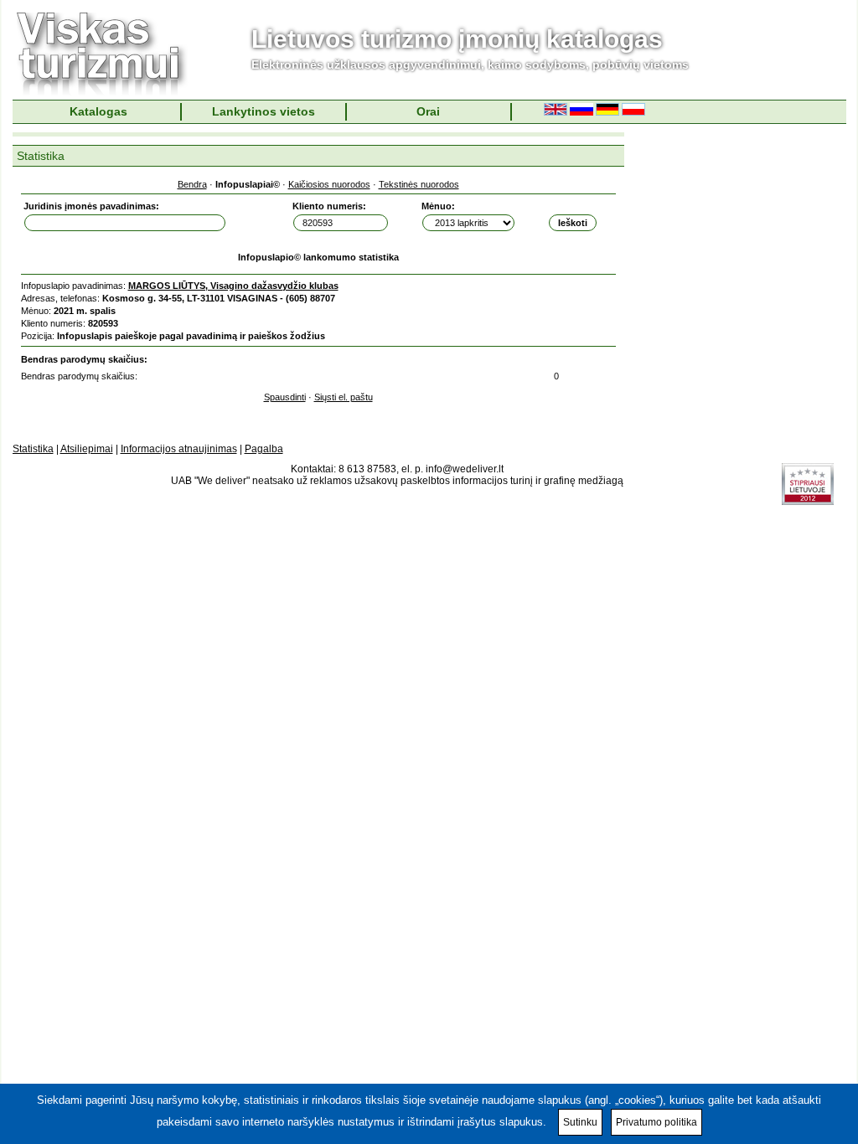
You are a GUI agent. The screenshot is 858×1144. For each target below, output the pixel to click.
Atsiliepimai (86, 449)
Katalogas (98, 111)
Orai (428, 111)
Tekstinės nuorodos (419, 184)
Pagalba (264, 449)
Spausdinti (285, 397)
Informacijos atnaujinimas (179, 449)
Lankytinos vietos (263, 111)
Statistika (33, 449)
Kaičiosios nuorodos (329, 184)
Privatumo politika (656, 1122)
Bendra (192, 184)
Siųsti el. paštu (343, 397)
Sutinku (580, 1122)
